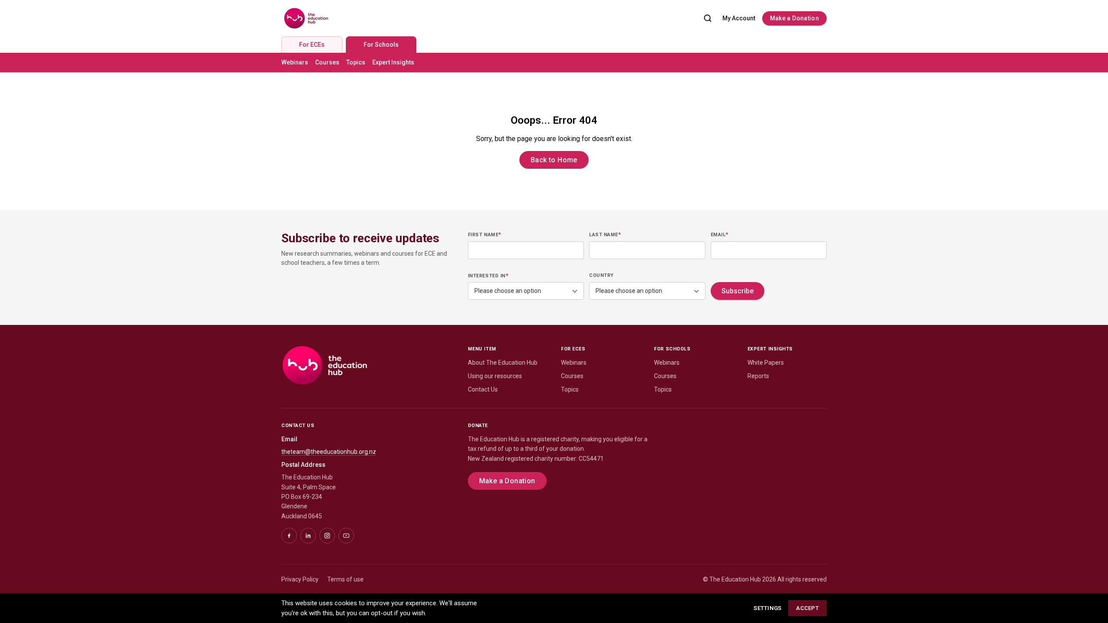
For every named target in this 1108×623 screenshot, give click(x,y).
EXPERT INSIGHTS (770, 349)
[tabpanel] (554, 62)
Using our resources (495, 376)
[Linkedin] (308, 535)
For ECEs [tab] (312, 44)
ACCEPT (807, 608)
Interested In (488, 276)
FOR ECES (573, 349)
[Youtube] (346, 535)
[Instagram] (327, 535)
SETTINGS (767, 608)
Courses (327, 62)
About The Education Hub (503, 362)
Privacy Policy (300, 579)
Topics (355, 62)
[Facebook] (289, 535)
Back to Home (554, 160)
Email (719, 234)
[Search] (707, 18)
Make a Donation (794, 18)
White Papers (765, 362)
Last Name (605, 234)
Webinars (294, 62)
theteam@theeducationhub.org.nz (328, 451)
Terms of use (345, 579)
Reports (758, 376)
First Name (484, 234)
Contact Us (483, 389)
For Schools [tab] (381, 44)
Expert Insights (393, 62)
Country (601, 275)
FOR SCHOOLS (672, 349)
